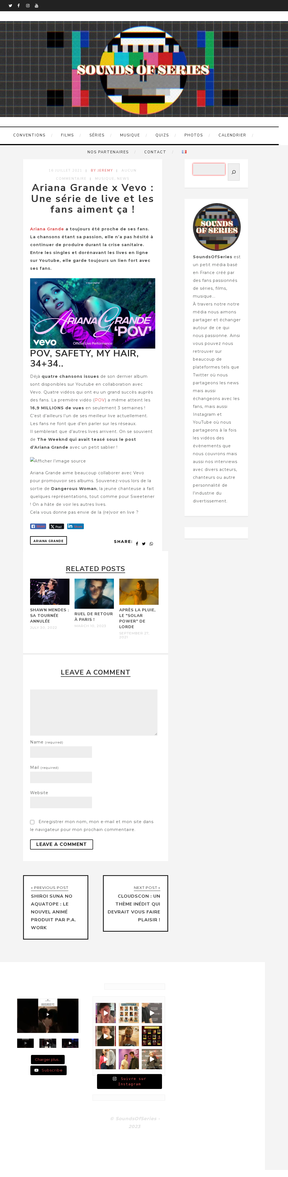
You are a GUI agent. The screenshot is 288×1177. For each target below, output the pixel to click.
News (123, 178)
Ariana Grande (47, 229)
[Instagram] (30, 5)
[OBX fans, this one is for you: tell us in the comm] (129, 1013)
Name (46, 742)
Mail (44, 767)
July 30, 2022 (43, 628)
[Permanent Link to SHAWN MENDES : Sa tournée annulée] (49, 603)
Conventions (29, 135)
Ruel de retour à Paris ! (94, 616)
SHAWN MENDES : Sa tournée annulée (49, 615)
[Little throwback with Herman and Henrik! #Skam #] (129, 1059)
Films (67, 135)
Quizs (162, 135)
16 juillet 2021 (65, 170)
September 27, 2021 (134, 635)
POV (100, 400)
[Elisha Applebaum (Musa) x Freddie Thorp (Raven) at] (106, 1059)
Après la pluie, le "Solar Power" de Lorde (137, 618)
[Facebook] (21, 5)
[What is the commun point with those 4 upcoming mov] (129, 1036)
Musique (130, 135)
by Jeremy (102, 170)
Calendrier (232, 135)
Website (39, 792)
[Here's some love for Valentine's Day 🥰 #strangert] (152, 1013)
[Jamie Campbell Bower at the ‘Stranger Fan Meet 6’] (152, 1059)
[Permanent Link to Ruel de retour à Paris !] (94, 607)
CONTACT (155, 152)
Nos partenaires (108, 152)
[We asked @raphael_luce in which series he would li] (106, 1036)
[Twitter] (13, 5)
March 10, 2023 (90, 626)
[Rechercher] (234, 172)
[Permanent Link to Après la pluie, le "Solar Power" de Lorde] (139, 603)
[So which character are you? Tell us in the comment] (152, 1036)
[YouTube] (39, 5)
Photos (193, 135)
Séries (97, 135)
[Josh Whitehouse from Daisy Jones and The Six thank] (106, 1013)
